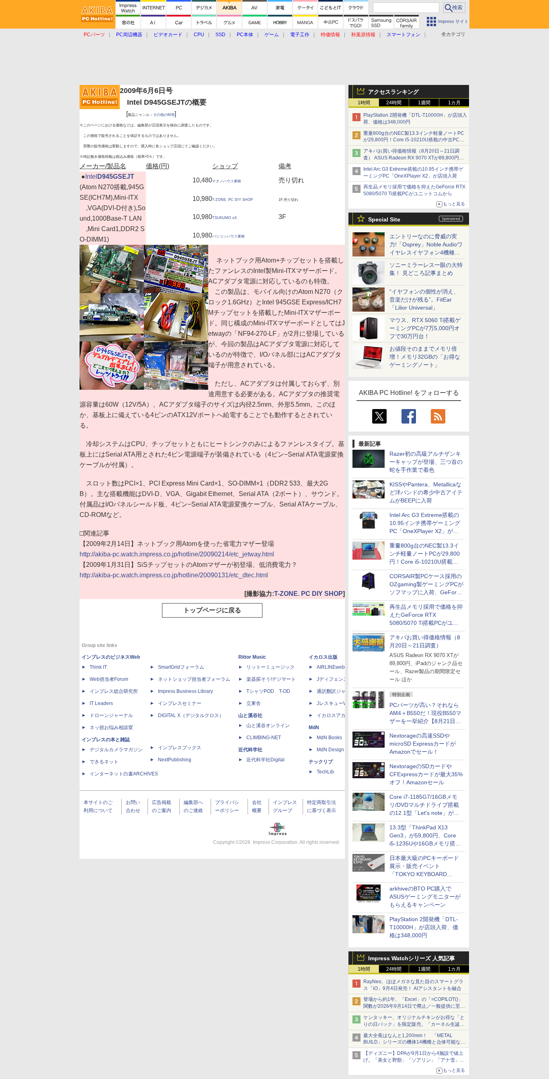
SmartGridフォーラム (181, 667)
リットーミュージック (270, 667)
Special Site (384, 219)
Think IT (98, 667)
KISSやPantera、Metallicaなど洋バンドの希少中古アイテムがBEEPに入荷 (426, 492)
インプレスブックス (179, 747)
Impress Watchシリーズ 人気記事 (411, 958)
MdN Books (329, 737)
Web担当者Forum (109, 679)
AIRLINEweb (331, 667)
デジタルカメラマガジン (116, 749)
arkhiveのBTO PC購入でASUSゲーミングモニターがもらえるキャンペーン (425, 896)
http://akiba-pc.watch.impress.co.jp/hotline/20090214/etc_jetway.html (177, 554)
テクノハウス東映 (226, 181)
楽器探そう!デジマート (271, 679)
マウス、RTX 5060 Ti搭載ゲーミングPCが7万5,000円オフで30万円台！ (425, 328)
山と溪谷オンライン (268, 725)
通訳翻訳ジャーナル (338, 691)
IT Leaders (101, 703)
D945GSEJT (115, 176)
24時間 (394, 102)
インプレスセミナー (179, 703)
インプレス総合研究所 (114, 691)
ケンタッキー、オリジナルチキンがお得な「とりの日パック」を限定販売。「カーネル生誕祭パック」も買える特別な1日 (414, 1024)
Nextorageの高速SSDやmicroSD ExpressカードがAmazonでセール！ (422, 743)
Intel (91, 176)
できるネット (104, 762)
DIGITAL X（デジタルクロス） (191, 715)
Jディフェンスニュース (342, 679)
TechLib (325, 772)
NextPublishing (174, 760)
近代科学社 (250, 749)
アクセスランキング (393, 92)
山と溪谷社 (250, 715)
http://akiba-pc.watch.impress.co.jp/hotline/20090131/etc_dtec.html (174, 575)
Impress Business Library (185, 691)
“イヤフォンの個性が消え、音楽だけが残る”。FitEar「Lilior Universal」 (424, 299)
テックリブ (321, 762)
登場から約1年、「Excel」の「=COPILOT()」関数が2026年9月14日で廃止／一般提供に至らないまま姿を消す (414, 1006)
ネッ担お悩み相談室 (111, 727)
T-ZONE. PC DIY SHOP (232, 200)
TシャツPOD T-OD (268, 691)
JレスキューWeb (335, 703)
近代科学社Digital (265, 760)
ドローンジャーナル (111, 715)
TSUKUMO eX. (225, 218)
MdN (314, 727)
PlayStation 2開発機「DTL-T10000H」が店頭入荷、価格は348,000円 (423, 927)
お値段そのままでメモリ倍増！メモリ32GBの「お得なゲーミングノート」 (424, 356)
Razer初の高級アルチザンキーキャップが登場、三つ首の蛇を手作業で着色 (426, 462)
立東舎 (253, 703)
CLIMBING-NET (263, 737)
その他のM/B (163, 115)
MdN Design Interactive (342, 749)
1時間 (364, 102)
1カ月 (454, 102)
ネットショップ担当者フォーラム (194, 679)
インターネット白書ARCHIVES (124, 774)
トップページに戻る (212, 610)
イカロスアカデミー (338, 715)
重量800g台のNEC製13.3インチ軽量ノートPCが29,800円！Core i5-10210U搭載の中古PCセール (413, 140)
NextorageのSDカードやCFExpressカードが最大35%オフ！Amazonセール (426, 774)
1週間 (424, 102)
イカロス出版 (323, 657)
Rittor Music (252, 657)
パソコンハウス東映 (228, 236)
